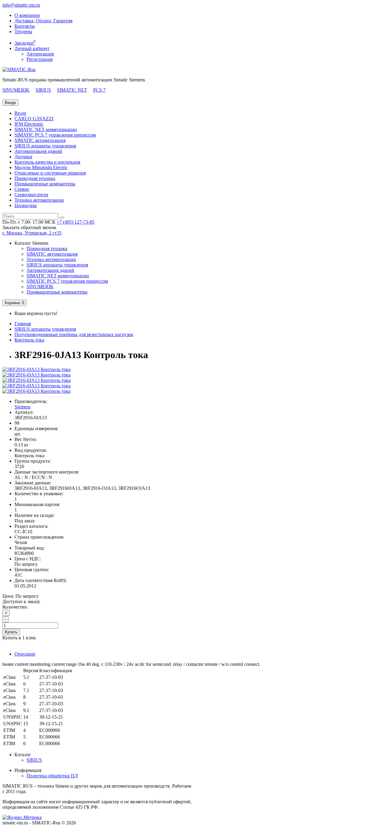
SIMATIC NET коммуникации (45, 129)
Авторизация (40, 53)
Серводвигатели (31, 194)
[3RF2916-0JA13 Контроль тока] (36, 369)
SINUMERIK (16, 90)
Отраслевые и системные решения (50, 172)
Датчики (23, 156)
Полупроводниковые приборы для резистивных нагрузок (73, 334)
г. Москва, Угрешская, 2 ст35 (32, 232)
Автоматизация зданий (38, 151)
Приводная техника (34, 178)
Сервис (22, 189)
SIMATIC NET (72, 90)
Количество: (15, 606)
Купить (11, 632)
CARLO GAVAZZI (33, 118)
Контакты (24, 26)
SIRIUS (43, 90)
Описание (24, 653)
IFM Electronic (28, 124)
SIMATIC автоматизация (39, 140)
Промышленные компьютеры (44, 183)
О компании (27, 15)
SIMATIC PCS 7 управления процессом (55, 134)
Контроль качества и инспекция (47, 162)
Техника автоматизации (39, 200)
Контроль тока (29, 339)
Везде (20, 113)
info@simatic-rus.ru (21, 5)
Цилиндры (25, 205)
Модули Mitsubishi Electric (41, 167)
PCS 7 (99, 90)
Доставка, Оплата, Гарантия (43, 20)
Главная (22, 323)
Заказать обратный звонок (29, 227)
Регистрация (39, 59)
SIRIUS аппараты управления (45, 145)
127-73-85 (75, 222)
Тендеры (23, 31)
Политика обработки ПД (52, 775)
